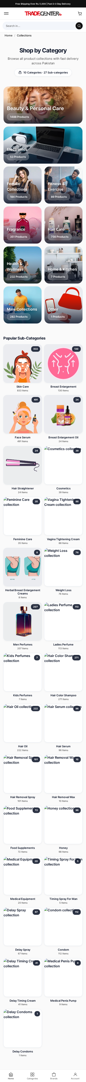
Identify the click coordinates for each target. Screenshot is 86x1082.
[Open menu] (6, 13)
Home (9, 35)
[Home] (43, 13)
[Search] (79, 25)
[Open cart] (79, 13)
